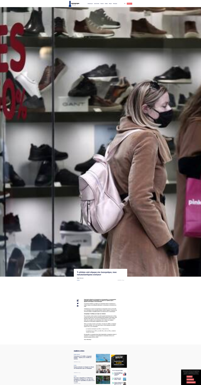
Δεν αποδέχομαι (190, 379)
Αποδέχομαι (189, 376)
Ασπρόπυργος (90, 3)
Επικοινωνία (129, 3)
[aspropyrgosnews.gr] (74, 6)
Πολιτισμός (115, 3)
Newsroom (81, 278)
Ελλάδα (106, 3)
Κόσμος (110, 3)
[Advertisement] (100, 290)
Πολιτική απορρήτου (191, 382)
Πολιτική (102, 3)
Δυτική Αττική (96, 3)
